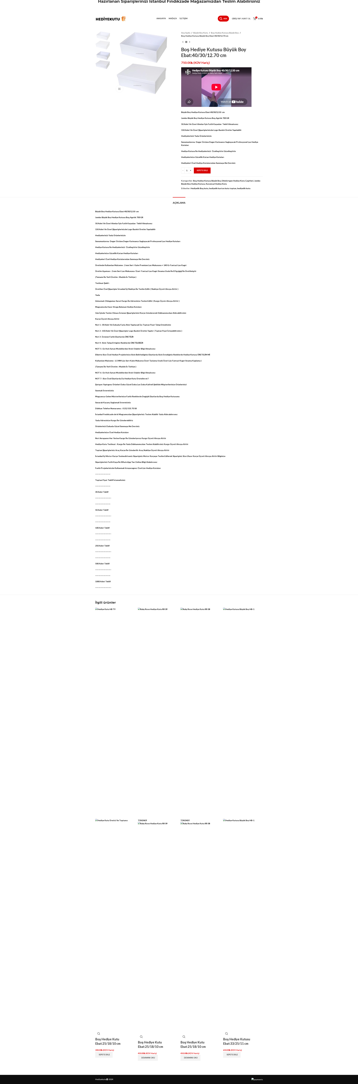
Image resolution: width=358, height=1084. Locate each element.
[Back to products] (186, 42)
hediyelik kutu (243, 188)
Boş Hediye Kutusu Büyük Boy (225, 33)
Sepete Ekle (202, 170)
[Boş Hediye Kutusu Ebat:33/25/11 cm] (243, 713)
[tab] (179, 201)
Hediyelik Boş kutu (199, 188)
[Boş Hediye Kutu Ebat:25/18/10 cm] (115, 713)
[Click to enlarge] (119, 88)
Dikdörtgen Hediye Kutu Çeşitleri (237, 181)
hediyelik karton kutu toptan (222, 188)
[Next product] (189, 42)
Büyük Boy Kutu (200, 33)
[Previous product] (183, 42)
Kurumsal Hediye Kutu (216, 184)
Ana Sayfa (185, 33)
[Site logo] (110, 18)
